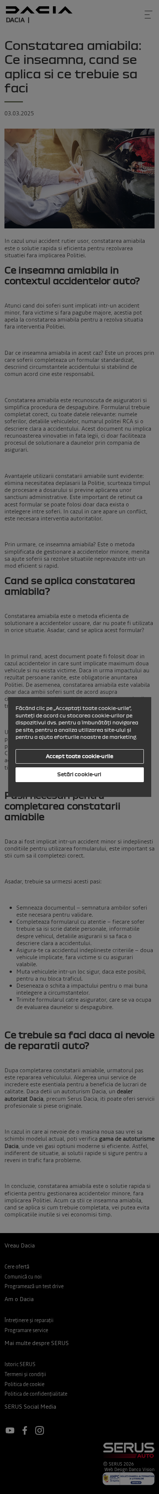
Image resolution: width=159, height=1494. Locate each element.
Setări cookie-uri (79, 774)
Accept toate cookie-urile (79, 756)
